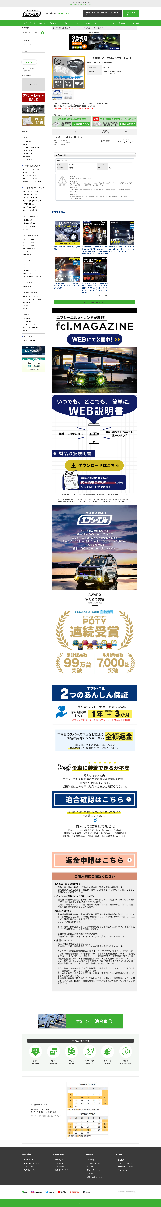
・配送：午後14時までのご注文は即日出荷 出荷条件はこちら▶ (73, 106)
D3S (32, 245)
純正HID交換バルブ (29, 248)
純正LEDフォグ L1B (29, 223)
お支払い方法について (94, 1163)
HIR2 (36, 179)
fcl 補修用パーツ (100, 28)
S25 (32, 267)
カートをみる (110, 23)
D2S (24, 239)
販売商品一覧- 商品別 (65, 28)
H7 (35, 173)
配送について (68, 23)
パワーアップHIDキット (30, 251)
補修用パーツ (90, 28)
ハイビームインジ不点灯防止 (32, 299)
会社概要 (121, 1160)
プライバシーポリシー (125, 1163)
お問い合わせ (130, 12)
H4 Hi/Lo (25, 173)
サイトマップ (122, 1170)
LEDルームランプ (28, 286)
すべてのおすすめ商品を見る (95, 302)
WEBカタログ (28, 1160)
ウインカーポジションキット (32, 276)
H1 (24, 169)
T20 (24, 267)
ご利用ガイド (54, 23)
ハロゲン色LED (27, 150)
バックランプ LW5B (29, 226)
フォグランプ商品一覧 (30, 210)
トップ (24, 23)
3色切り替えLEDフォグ (30, 198)
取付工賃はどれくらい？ (32, 1163)
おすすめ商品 (27, 141)
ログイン (121, 142)
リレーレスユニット (29, 324)
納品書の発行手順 (61, 1170)
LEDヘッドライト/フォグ (31, 192)
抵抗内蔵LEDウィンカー (30, 270)
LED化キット (27, 254)
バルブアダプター (28, 305)
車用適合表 (26, 157)
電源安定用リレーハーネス (31, 296)
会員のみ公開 (105, 141)
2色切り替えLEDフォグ (30, 195)
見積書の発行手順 (61, 1163)
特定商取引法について (125, 1166)
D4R (32, 242)
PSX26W (25, 182)
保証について (91, 1173)
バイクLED (38, 182)
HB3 (36, 176)
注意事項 (122, 23)
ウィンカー (26, 229)
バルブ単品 (26, 318)
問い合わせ (98, 23)
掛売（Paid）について (94, 1177)
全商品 (55, 28)
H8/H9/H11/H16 (28, 176)
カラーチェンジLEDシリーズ (32, 147)
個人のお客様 (134, 23)
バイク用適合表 (28, 160)
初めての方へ (91, 1160)
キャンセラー (27, 302)
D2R (32, 239)
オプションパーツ (78, 28)
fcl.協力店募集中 (29, 1166)
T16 (32, 264)
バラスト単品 (27, 321)
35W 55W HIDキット (29, 204)
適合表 (32, 23)
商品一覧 (42, 23)
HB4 (24, 179)
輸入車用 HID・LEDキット (31, 207)
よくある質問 (59, 1166)
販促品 (25, 144)
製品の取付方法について (32, 1170)
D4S (24, 242)
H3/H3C (37, 169)
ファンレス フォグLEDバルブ (32, 201)
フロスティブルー (28, 153)
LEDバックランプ (28, 273)
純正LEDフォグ (27, 220)
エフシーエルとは (83, 23)
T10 (24, 264)
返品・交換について (93, 1170)
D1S (24, 245)
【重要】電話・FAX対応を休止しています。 (80, 4)
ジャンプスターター (29, 340)
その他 (25, 308)
